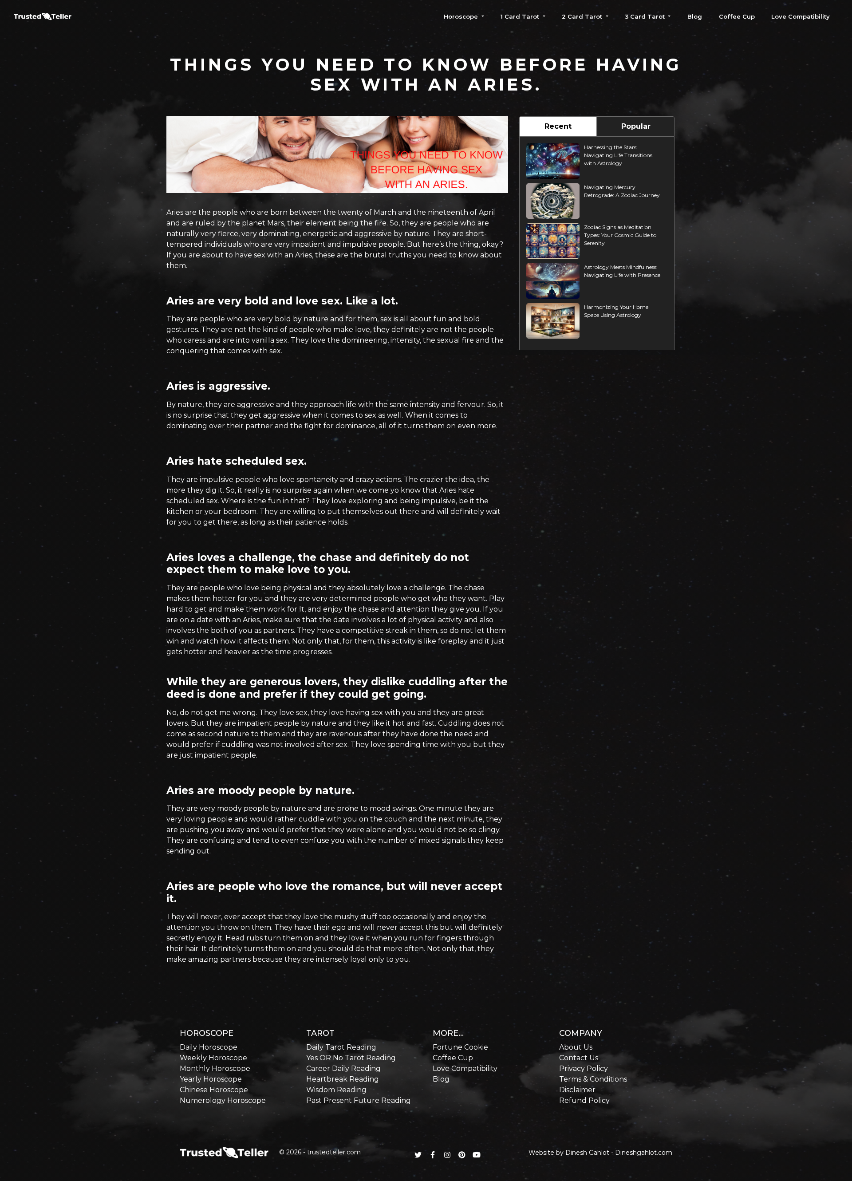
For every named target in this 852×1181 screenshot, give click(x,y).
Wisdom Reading (336, 1090)
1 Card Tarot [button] (521, 16)
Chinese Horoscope (214, 1090)
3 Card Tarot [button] (646, 16)
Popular (636, 126)
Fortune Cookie (460, 1047)
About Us (575, 1047)
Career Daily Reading (343, 1068)
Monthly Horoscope (215, 1068)
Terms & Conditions (593, 1079)
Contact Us (578, 1058)
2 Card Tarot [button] (583, 16)
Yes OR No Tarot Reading (351, 1058)
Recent (558, 126)
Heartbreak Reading (342, 1079)
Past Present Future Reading (358, 1100)
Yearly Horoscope (211, 1079)
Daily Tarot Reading (341, 1047)
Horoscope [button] (462, 16)
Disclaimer (577, 1090)
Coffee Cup (737, 16)
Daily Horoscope (208, 1047)
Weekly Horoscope (213, 1058)
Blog (694, 16)
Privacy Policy (583, 1068)
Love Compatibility (800, 16)
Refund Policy (584, 1100)
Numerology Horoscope (223, 1100)
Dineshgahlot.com (643, 1153)
